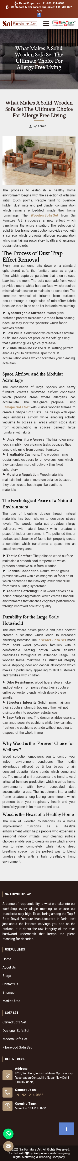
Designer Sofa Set (15, 1031)
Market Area (11, 1001)
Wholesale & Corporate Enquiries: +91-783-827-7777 (41, 8)
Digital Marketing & (25, 1157)
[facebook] (66, 1128)
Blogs (6, 976)
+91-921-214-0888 (29, 1095)
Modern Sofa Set (14, 1039)
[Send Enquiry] (8, 1146)
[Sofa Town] (64, 23)
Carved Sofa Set (14, 1022)
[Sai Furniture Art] (20, 23)
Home (6, 959)
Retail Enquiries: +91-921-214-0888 (41, 3)
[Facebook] (39, 15)
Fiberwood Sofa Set (17, 1047)
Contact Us (10, 984)
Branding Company (52, 1157)
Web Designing (60, 1153)
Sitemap (8, 993)
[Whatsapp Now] (8, 1134)
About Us (9, 967)
